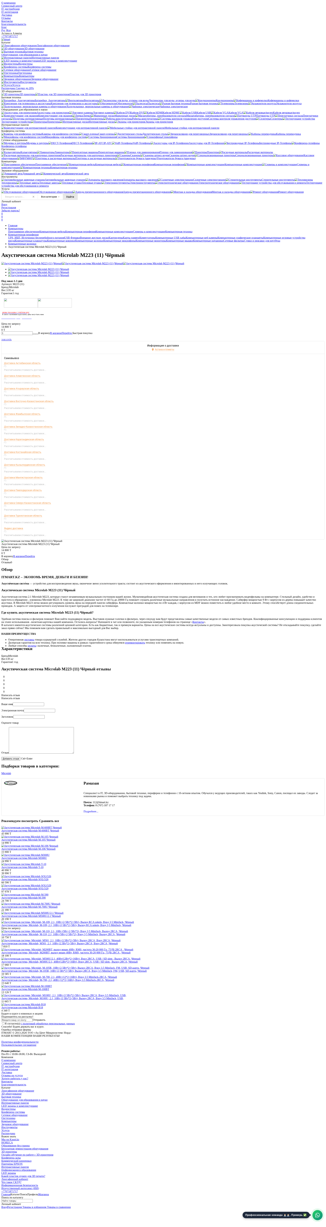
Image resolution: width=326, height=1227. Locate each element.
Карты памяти (131, 237)
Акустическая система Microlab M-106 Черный (28, 848)
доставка (29, 639)
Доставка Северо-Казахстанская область (27, 503)
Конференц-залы (11, 1157)
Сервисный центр (11, 5)
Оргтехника (8, 1118)
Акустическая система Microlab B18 (22, 1007)
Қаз (9, 30)
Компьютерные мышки (179, 240)
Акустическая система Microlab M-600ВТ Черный (30, 830)
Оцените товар (10, 722)
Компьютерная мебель (52, 231)
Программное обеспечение (23, 231)
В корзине (61, 333)
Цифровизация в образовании (18, 1170)
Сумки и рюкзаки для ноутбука (262, 240)
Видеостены (8, 1109)
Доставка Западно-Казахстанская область (28, 426)
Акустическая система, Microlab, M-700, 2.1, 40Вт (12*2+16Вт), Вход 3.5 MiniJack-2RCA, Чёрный (57, 980)
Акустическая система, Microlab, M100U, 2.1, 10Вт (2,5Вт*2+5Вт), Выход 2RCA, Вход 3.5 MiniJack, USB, (62, 998)
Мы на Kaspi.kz (10, 1139)
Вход (4, 204)
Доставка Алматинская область (22, 375)
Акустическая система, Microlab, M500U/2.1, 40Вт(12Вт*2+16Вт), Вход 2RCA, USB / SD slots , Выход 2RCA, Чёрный (69, 961)
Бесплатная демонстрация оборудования (24, 1148)
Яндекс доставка (13, 528)
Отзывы (6, 18)
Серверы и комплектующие (149, 231)
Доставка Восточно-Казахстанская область (29, 401)
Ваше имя (7, 704)
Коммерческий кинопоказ (16, 1160)
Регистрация (8, 207)
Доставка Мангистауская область (23, 477)
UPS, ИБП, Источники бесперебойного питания (36, 237)
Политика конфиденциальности (20, 1041)
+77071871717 (9, 36)
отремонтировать (135, 642)
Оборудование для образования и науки (24, 1099)
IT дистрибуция (10, 8)
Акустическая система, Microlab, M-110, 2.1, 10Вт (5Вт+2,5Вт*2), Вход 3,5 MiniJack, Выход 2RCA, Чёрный (63, 934)
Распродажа (8, 1133)
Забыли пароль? (10, 210)
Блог (4, 27)
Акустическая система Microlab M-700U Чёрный (29, 906)
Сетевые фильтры (233, 240)
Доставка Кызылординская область (24, 464)
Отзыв (5, 752)
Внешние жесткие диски (94, 237)
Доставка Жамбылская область (22, 414)
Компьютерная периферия (80, 231)
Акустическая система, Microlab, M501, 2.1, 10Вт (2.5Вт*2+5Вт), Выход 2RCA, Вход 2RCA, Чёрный (59, 943)
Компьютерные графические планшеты (240, 237)
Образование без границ (15, 1145)
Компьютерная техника (178, 231)
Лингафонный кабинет (14, 1179)
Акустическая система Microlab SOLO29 (24, 888)
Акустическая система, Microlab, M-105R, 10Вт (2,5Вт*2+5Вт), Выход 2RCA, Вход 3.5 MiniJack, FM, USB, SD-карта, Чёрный (74, 970)
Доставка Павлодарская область (23, 490)
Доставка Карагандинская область (24, 439)
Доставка (6, 15)
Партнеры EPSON (12, 1163)
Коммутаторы (147, 237)
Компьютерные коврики (61, 240)
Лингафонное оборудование (17, 1090)
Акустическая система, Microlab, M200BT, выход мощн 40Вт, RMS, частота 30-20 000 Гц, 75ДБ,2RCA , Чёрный (66, 952)
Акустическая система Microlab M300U (24, 858)
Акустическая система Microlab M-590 (23, 897)
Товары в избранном (34, 1207)
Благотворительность (13, 24)
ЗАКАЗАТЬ (6, 340)
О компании (8, 2)
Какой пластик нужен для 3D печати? (23, 1176)
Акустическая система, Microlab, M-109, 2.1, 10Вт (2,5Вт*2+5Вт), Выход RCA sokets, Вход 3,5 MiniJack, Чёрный (66, 925)
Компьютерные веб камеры (202, 237)
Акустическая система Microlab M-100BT (25, 989)
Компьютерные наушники (208, 240)
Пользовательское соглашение (18, 1044)
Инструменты (9, 1127)
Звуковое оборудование (15, 1124)
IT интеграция (9, 12)
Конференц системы (13, 1112)
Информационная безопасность (19, 1185)
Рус (3, 30)
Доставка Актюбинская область (22, 363)
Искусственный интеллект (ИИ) (20, 1188)
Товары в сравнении (58, 1207)
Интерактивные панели (15, 1102)
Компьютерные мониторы (151, 240)
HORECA (7, 1142)
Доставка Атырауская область (21, 388)
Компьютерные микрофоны (119, 240)
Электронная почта (12, 710)
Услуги (5, 1130)
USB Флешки (72, 237)
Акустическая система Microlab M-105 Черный (28, 839)
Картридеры (116, 237)
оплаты (32, 645)
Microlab (6, 773)
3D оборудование (11, 1093)
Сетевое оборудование (14, 1115)
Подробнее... (91, 811)
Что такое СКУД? (11, 1182)
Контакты (7, 21)
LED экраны (8, 1173)
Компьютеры (15, 228)
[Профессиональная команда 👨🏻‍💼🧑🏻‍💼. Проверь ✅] (317, 1215)
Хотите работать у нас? (14, 1078)
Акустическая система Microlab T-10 (22, 867)
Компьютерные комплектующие (114, 231)
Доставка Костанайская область (22, 452)
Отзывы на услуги (12, 1075)
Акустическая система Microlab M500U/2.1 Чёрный (31, 916)
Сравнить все (49, 821)
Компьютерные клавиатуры (31, 240)
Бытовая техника (11, 1096)
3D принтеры (9, 1151)
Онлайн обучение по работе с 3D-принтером (27, 1154)
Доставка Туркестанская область (23, 515)
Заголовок (7, 716)
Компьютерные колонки (89, 240)
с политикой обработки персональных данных (48, 1023)
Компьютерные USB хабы (170, 237)
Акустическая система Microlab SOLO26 (24, 879)
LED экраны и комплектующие (19, 1105)
